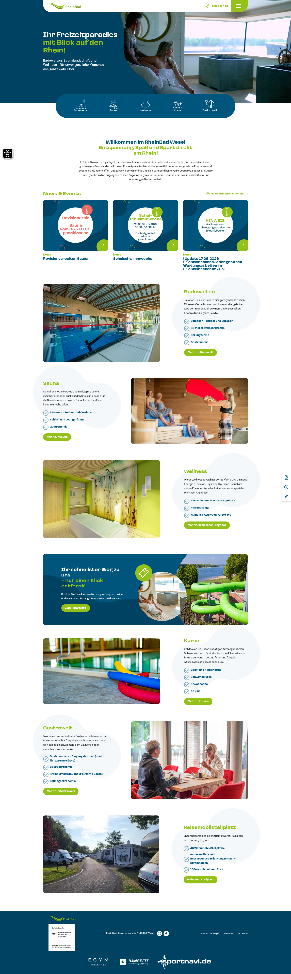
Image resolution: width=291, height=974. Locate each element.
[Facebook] (166, 933)
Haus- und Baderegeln (210, 934)
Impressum (242, 934)
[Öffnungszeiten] (286, 487)
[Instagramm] (159, 933)
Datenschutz (229, 934)
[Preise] (286, 496)
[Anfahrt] (286, 477)
